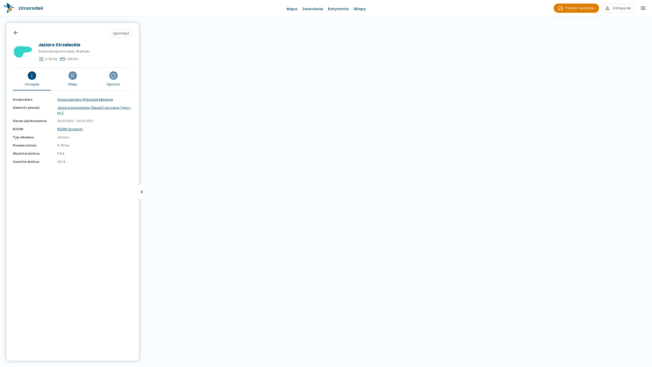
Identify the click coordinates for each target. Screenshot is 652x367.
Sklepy (360, 8)
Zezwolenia (312, 8)
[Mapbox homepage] (3, 364)
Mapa (292, 8)
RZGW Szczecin (70, 129)
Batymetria (338, 8)
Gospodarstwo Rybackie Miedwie (85, 99)
